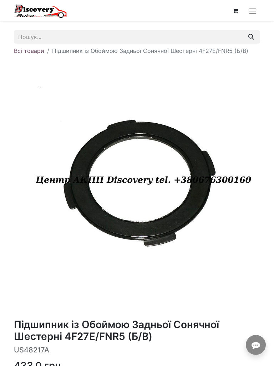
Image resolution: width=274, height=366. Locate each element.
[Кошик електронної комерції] (235, 11)
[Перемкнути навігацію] (252, 11)
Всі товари (29, 50)
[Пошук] (251, 37)
